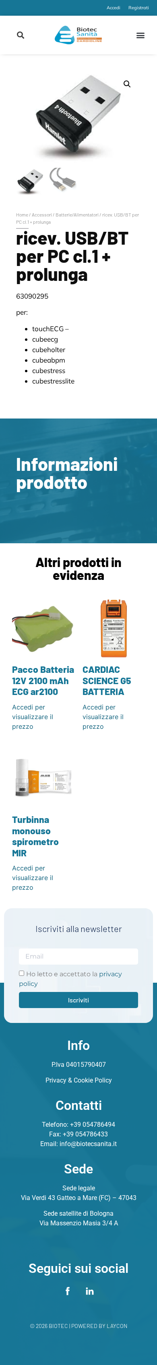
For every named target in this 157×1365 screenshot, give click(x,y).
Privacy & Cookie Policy (78, 1080)
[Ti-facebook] (68, 1291)
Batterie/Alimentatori (77, 214)
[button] (20, 34)
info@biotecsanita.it (88, 1144)
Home (22, 214)
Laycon (117, 1325)
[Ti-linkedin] (90, 1291)
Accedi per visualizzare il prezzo (32, 716)
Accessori (42, 214)
